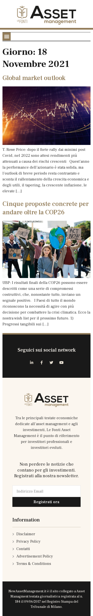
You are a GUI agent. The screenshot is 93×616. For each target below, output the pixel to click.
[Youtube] (61, 362)
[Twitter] (52, 362)
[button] (6, 36)
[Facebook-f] (42, 362)
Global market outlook (33, 78)
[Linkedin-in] (32, 362)
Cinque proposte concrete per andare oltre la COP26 (45, 208)
